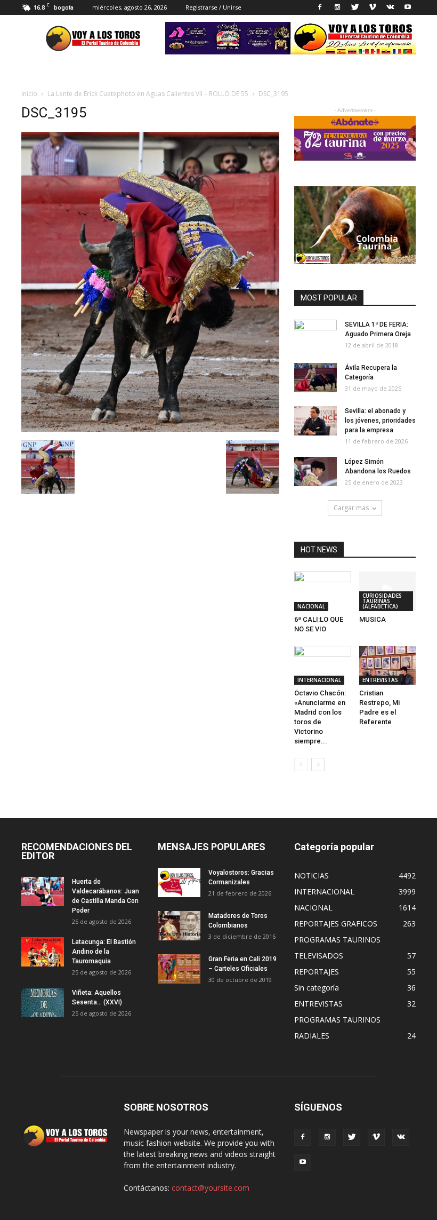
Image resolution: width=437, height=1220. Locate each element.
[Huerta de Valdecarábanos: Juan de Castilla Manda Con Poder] (42, 891)
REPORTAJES (316, 972)
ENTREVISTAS (380, 680)
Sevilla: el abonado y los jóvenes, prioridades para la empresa (380, 420)
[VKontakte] (390, 7)
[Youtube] (408, 7)
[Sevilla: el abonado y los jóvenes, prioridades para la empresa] (315, 420)
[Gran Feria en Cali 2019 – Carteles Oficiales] (179, 969)
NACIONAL (311, 606)
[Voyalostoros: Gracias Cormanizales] (179, 882)
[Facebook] (320, 7)
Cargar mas (351, 507)
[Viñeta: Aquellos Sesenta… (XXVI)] (42, 1002)
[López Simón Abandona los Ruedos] (315, 471)
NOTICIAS (311, 875)
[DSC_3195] (150, 429)
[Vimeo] (373, 7)
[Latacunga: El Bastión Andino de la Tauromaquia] (42, 952)
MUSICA (372, 619)
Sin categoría (316, 988)
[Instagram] (337, 7)
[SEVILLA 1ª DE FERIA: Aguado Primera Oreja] (315, 335)
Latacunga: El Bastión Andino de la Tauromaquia (104, 951)
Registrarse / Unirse (213, 7)
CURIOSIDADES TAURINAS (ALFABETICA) (382, 601)
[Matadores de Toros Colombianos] (179, 925)
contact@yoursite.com (210, 1188)
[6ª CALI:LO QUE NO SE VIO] (322, 591)
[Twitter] (355, 7)
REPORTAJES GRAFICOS (335, 923)
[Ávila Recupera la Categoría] (315, 377)
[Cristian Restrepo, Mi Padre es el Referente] (387, 665)
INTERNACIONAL (319, 680)
